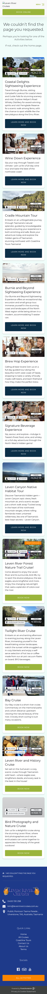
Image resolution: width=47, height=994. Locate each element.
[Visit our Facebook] (18, 969)
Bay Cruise (13, 700)
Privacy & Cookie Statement (23, 991)
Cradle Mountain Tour (21, 215)
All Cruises (23, 937)
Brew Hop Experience (21, 361)
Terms (23, 949)
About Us (23, 946)
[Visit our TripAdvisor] (24, 969)
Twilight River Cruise (20, 631)
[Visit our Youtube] (30, 969)
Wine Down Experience (23, 158)
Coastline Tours (23, 940)
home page (34, 45)
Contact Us (23, 943)
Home (23, 934)
